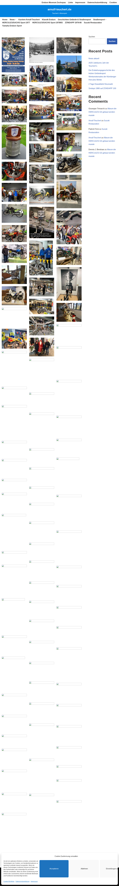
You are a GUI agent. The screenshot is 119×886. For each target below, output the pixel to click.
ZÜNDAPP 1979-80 (73, 23)
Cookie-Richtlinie (8, 881)
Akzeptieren (54, 869)
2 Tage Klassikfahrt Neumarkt (101, 84)
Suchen (92, 37)
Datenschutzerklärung (23, 881)
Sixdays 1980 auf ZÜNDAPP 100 (102, 88)
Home (4, 20)
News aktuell (94, 58)
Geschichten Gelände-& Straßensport (74, 20)
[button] (15, 19)
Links (70, 2)
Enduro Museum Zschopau (54, 2)
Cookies (113, 2)
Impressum (34, 881)
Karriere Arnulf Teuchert (29, 20)
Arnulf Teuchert (95, 121)
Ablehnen (84, 869)
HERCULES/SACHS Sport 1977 (16, 23)
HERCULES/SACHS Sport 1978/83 (47, 23)
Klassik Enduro (49, 20)
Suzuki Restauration (93, 23)
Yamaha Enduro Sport (12, 26)
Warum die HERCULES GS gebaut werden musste (102, 112)
